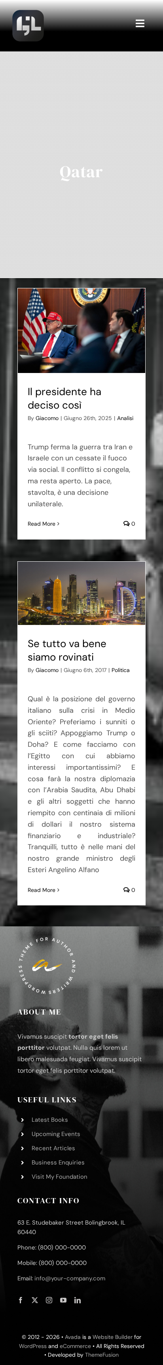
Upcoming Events (56, 1134)
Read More (41, 523)
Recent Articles (53, 1148)
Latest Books (50, 1120)
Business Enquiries (58, 1162)
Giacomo (47, 418)
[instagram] (49, 1300)
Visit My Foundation (59, 1177)
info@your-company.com (69, 1278)
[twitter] (35, 1300)
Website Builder (113, 1336)
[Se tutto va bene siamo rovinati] (81, 593)
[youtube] (63, 1300)
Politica (121, 670)
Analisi (125, 418)
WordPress (33, 1346)
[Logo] (28, 11)
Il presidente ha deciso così (64, 398)
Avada (73, 1336)
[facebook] (20, 1300)
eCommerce (75, 1346)
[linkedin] (77, 1300)
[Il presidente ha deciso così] (81, 330)
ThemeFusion (102, 1354)
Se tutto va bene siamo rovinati (67, 650)
